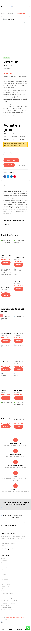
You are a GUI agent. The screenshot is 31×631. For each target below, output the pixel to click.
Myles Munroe (10, 68)
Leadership (10, 13)
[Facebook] (12, 2)
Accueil (3, 13)
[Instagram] (17, 2)
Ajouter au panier (12, 160)
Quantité (5, 151)
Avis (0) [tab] (6, 224)
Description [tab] (8, 186)
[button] (25, 21)
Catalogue (11, 629)
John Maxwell (4, 289)
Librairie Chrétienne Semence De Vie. (14, 617)
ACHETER (10, 165)
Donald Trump (17, 259)
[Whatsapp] (14, 2)
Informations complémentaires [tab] (14, 220)
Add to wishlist (21, 165)
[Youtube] (19, 2)
